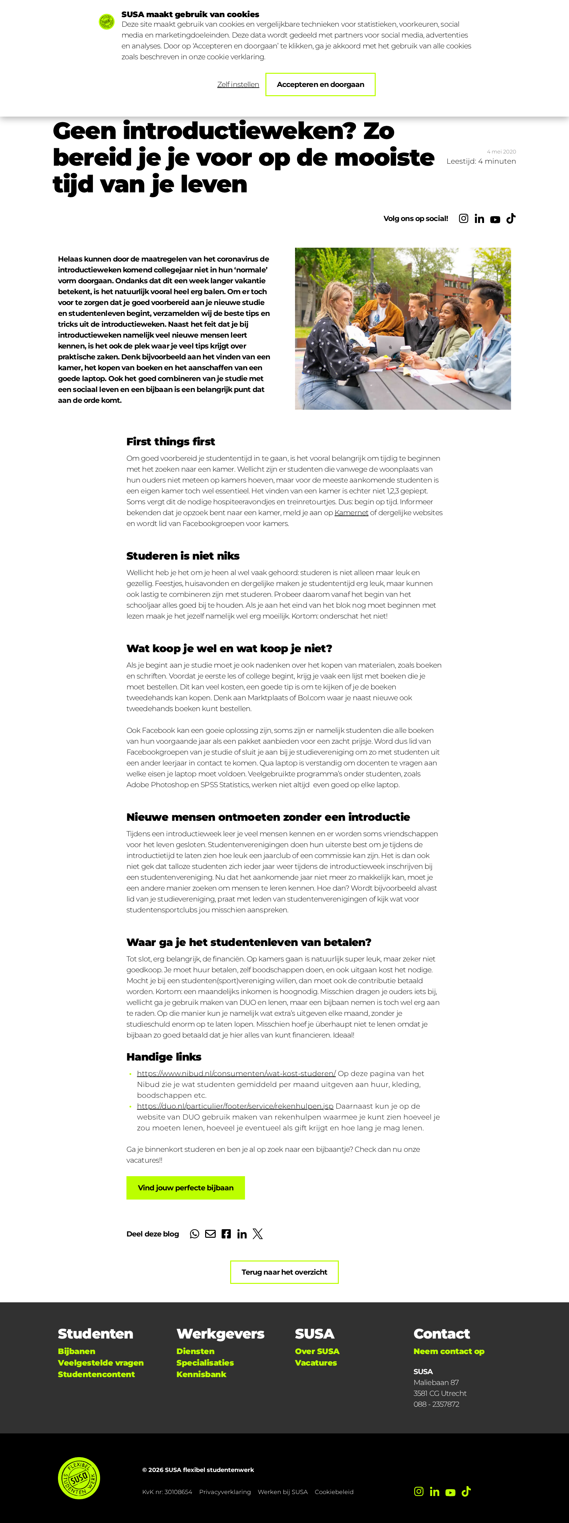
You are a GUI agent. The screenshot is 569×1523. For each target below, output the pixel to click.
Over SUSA (317, 1351)
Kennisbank (201, 1374)
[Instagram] (463, 218)
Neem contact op (449, 1351)
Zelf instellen (238, 84)
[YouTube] (495, 218)
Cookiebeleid (334, 1492)
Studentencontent (96, 1374)
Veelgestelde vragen (101, 1363)
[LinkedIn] (479, 218)
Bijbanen (76, 1351)
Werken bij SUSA (283, 1492)
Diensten (195, 1351)
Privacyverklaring (225, 1492)
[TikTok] (511, 218)
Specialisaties (205, 1363)
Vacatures (316, 1363)
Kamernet (351, 512)
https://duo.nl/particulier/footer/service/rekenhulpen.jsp (235, 1106)
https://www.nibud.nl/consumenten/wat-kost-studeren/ (236, 1073)
